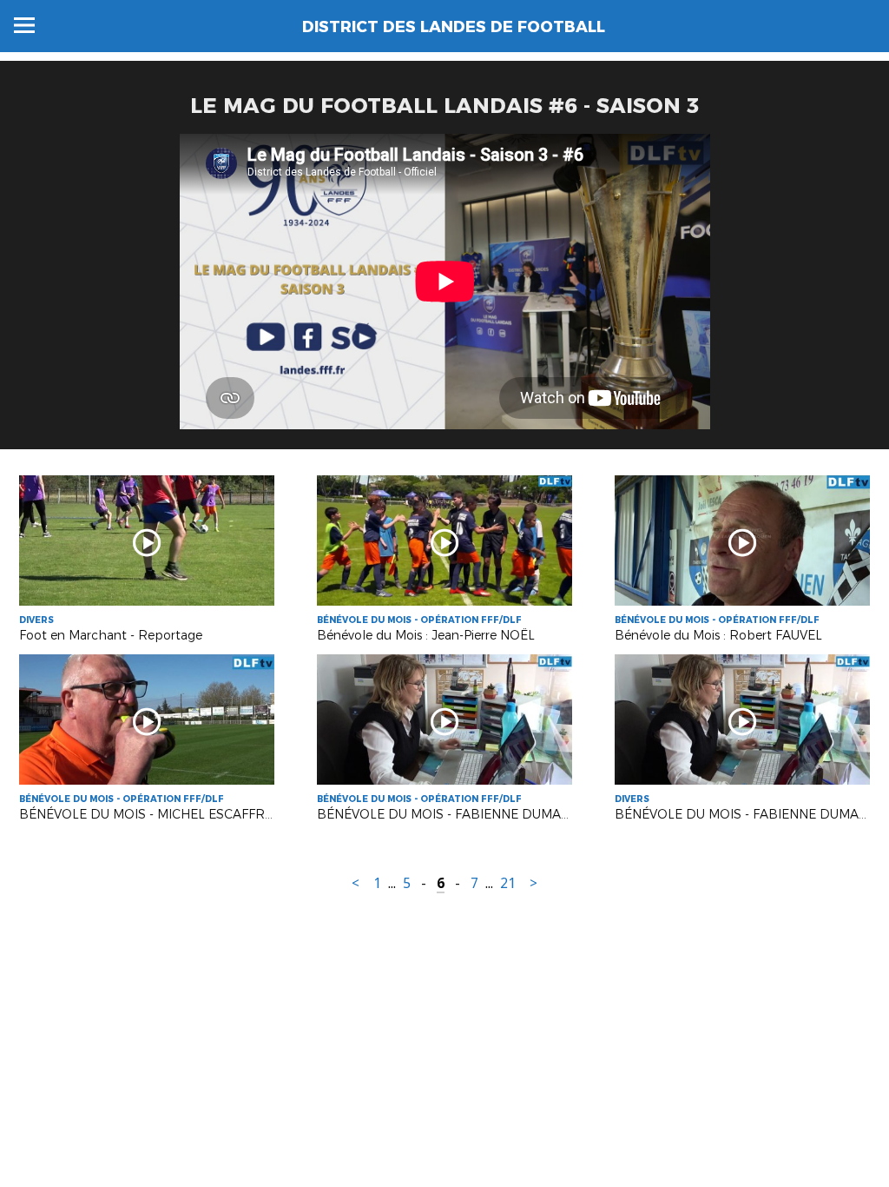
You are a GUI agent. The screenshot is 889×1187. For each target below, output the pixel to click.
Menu (24, 25)
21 (508, 883)
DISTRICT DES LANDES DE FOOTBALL (453, 26)
